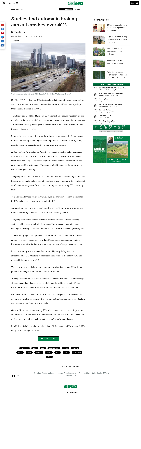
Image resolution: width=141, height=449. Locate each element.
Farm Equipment (66, 9)
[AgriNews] (75, 3)
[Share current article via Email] (2, 25)
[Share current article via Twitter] (2, 37)
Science (78, 9)
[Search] (4, 3)
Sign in (133, 3)
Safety (29, 352)
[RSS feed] (18, 376)
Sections (12, 3)
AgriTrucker (24, 348)
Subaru (49, 352)
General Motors (53, 348)
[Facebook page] (13, 376)
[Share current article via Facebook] (2, 29)
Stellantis (39, 352)
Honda (65, 348)
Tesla (57, 352)
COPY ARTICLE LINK (48, 339)
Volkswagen (77, 352)
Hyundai (75, 348)
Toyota (66, 352)
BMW (34, 348)
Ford (42, 348)
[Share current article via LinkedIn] (2, 45)
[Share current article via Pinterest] (2, 33)
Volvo (49, 357)
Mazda (20, 352)
